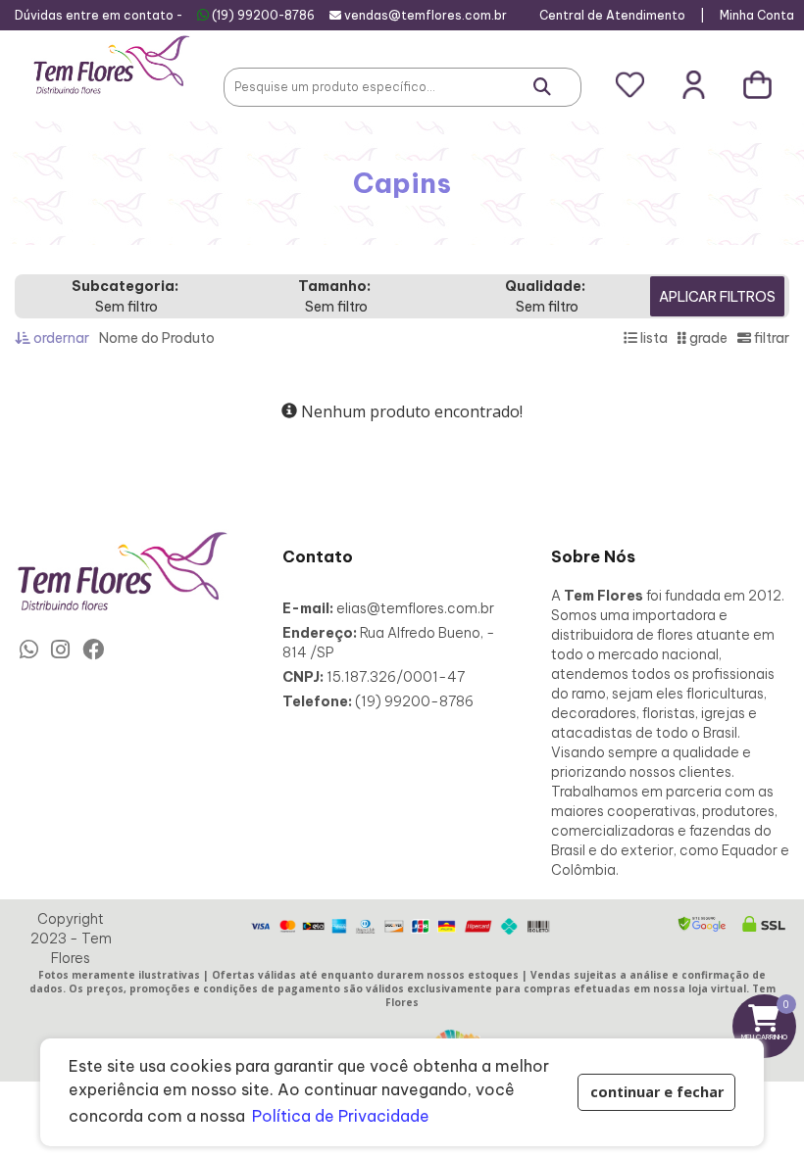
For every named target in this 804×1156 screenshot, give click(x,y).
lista (652, 338)
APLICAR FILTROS (717, 297)
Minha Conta (757, 15)
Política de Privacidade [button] (340, 1116)
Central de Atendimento (612, 15)
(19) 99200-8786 (263, 15)
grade (707, 338)
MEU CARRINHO (768, 1019)
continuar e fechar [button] (657, 1092)
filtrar (770, 338)
